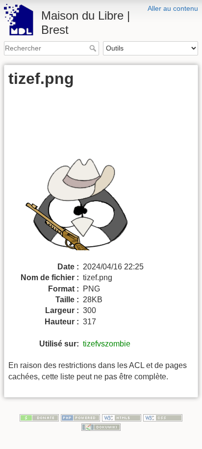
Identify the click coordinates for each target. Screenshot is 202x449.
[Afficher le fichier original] (87, 177)
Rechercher (94, 48)
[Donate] (39, 417)
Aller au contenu (173, 8)
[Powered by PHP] (80, 417)
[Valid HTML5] (121, 417)
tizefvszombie (106, 344)
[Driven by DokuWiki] (101, 426)
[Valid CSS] (162, 417)
